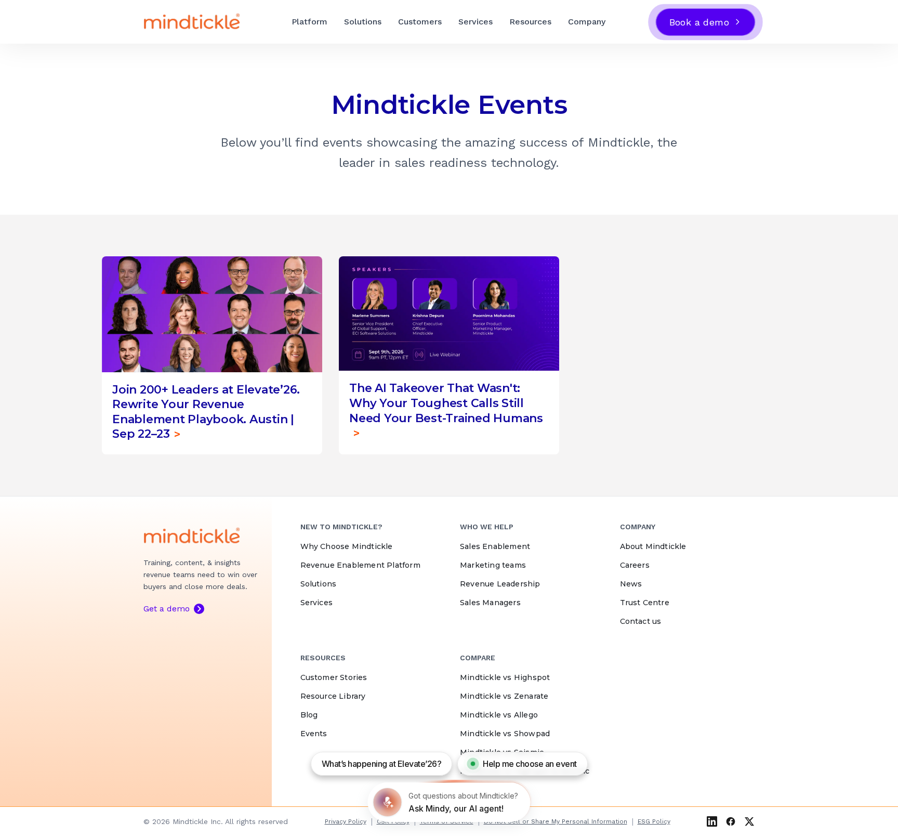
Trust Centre (644, 602)
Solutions (362, 22)
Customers (420, 22)
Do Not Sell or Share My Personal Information (555, 821)
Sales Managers (490, 602)
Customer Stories (333, 677)
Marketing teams (493, 565)
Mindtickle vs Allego (499, 715)
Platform (309, 22)
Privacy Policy (345, 821)
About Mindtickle (653, 546)
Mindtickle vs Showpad (505, 733)
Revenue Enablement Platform (360, 565)
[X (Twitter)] (749, 821)
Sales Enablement (495, 546)
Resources (530, 22)
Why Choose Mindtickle (346, 546)
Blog (309, 715)
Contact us (641, 621)
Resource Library (333, 696)
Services (475, 22)
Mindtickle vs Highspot (505, 677)
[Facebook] (730, 821)
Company (586, 22)
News (631, 584)
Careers (635, 565)
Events (313, 733)
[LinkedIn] (712, 821)
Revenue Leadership (500, 584)
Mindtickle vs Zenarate (504, 696)
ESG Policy (654, 821)
